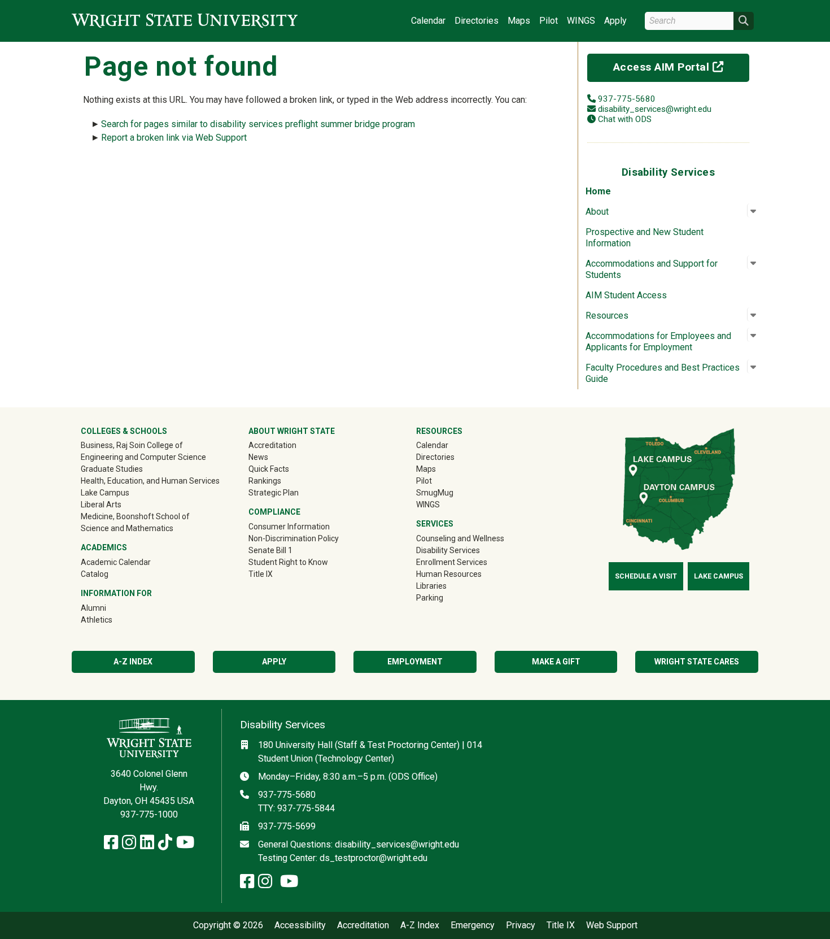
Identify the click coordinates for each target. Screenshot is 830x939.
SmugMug (451, 492)
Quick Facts (268, 468)
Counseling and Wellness (460, 538)
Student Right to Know (288, 562)
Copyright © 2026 (228, 925)
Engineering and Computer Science (143, 457)
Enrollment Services (451, 562)
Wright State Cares (696, 661)
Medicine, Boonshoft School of (135, 516)
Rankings (264, 480)
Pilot (548, 20)
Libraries (431, 585)
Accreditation (272, 445)
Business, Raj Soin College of (132, 445)
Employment (415, 661)
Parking (429, 597)
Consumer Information (289, 526)
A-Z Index (132, 661)
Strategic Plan (273, 492)
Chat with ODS (625, 119)
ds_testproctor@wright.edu (373, 858)
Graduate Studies (112, 468)
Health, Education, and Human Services (150, 480)
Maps (519, 20)
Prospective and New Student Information (645, 238)
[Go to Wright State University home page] (185, 21)
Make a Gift (556, 661)
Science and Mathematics (127, 528)
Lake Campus (105, 492)
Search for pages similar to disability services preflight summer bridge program (258, 124)
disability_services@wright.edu (654, 109)
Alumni (109, 607)
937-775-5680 (627, 99)
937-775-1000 (149, 814)
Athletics (113, 619)
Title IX (260, 574)
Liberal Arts (101, 504)
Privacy (520, 925)
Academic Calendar (116, 562)
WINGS (581, 20)
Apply (615, 20)
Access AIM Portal (681, 66)
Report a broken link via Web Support (174, 137)
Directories (477, 20)
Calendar (428, 20)
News (258, 457)
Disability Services (448, 550)
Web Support (611, 925)
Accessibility (300, 925)
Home (598, 191)
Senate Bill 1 (270, 550)
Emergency (473, 925)
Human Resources (449, 574)
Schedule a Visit (646, 576)
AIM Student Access (626, 295)
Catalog (94, 574)
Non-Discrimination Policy (293, 538)
